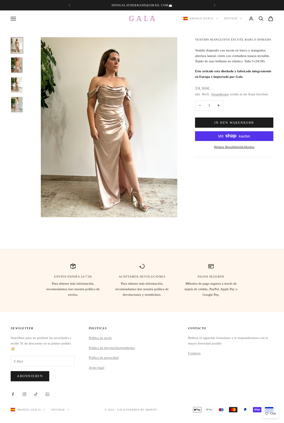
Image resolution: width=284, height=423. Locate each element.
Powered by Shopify (141, 409)
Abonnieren (30, 376)
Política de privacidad (104, 357)
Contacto (194, 353)
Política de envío (100, 338)
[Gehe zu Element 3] (17, 85)
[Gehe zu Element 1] (17, 45)
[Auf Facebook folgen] (13, 394)
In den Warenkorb (234, 122)
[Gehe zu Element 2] (17, 65)
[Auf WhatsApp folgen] (47, 394)
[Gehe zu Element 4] (17, 104)
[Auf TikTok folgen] (36, 394)
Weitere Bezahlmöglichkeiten (234, 147)
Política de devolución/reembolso (112, 348)
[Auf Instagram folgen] (24, 394)
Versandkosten (220, 94)
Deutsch (230, 18)
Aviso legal (96, 367)
